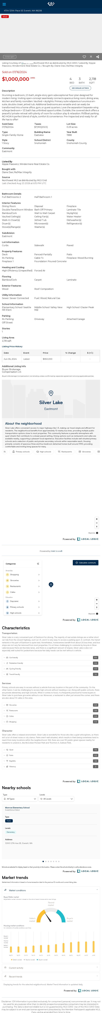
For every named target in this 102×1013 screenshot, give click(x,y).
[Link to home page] (51, 4)
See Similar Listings (80, 88)
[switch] (84, 56)
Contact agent (9, 57)
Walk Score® (56, 551)
